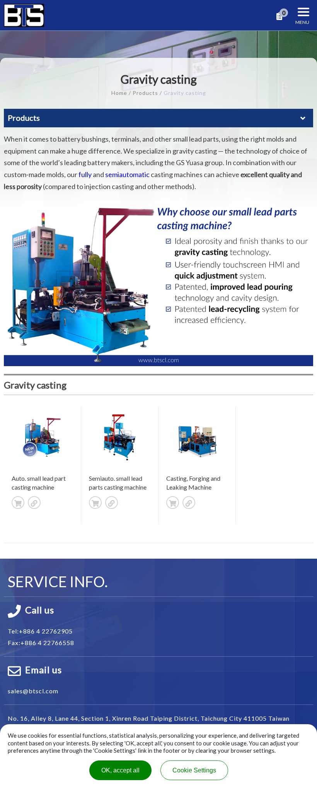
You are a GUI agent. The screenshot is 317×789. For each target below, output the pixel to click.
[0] (279, 16)
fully (85, 174)
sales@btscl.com (33, 690)
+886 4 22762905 (46, 631)
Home (119, 93)
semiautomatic (127, 174)
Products (145, 93)
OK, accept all (120, 770)
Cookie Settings (194, 770)
